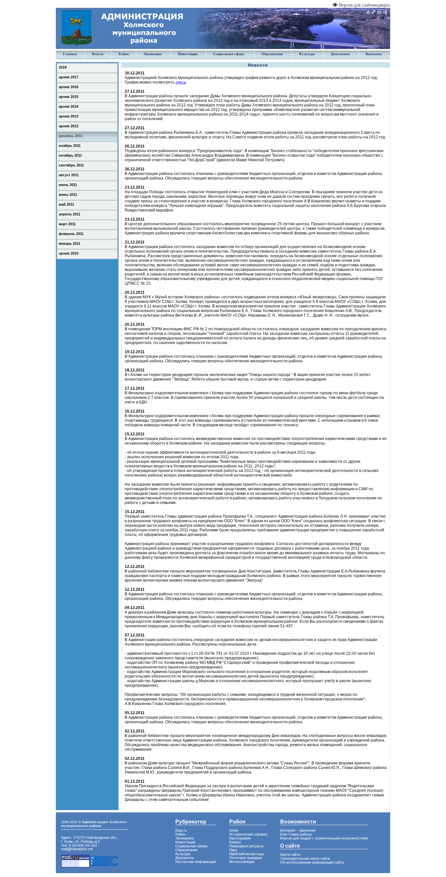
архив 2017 (68, 77)
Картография (240, 838)
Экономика (152, 54)
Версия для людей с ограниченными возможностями (324, 838)
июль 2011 (68, 185)
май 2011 (66, 204)
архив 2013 (68, 116)
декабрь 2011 (70, 136)
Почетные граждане (245, 858)
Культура (307, 54)
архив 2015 (68, 97)
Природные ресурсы (246, 846)
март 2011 (67, 224)
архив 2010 (68, 253)
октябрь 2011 (70, 155)
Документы (340, 54)
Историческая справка (248, 834)
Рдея (233, 850)
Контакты (374, 54)
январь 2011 (69, 243)
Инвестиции (188, 54)
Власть (98, 54)
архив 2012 (68, 126)
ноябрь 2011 (70, 146)
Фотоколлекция (241, 862)
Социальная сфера (228, 54)
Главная (70, 54)
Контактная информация (195, 862)
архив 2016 (68, 87)
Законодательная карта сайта (305, 858)
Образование (272, 54)
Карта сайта (290, 854)
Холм (233, 830)
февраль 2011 (71, 234)
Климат (235, 842)
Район (124, 54)
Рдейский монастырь (246, 854)
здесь (180, 82)
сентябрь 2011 (71, 165)
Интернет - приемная (297, 830)
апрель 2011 (69, 214)
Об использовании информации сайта (312, 862)
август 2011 (69, 175)
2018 (63, 67)
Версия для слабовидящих (364, 5)
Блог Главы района (295, 834)
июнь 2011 (68, 194)
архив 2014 (68, 106)
